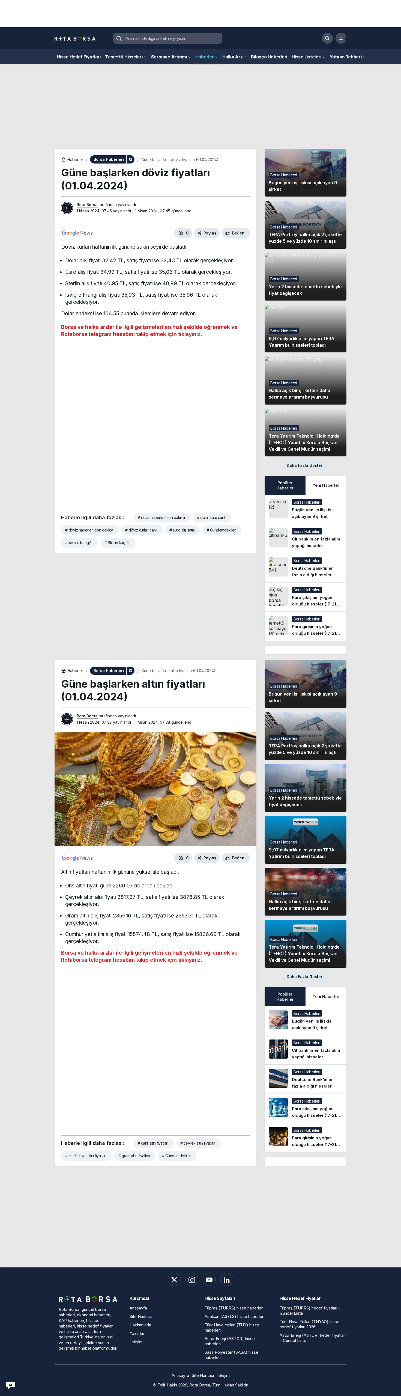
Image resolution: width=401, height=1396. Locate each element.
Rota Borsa (87, 204)
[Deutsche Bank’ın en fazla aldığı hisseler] (305, 567)
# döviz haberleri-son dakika (89, 530)
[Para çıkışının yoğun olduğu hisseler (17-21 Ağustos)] (305, 597)
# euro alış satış (181, 530)
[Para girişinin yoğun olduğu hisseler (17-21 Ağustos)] (305, 626)
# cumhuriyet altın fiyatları (85, 1155)
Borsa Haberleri (283, 175)
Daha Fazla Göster (304, 465)
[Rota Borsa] (75, 38)
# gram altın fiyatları (134, 1155)
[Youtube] (209, 1279)
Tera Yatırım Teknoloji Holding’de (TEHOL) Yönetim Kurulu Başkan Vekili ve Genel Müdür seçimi (304, 442)
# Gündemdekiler (221, 530)
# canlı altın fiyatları (153, 1143)
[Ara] (327, 38)
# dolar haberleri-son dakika (161, 517)
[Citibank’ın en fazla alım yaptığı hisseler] (305, 538)
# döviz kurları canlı (141, 530)
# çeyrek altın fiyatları (197, 1143)
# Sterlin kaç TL (117, 542)
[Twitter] (174, 1279)
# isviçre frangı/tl (78, 542)
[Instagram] (191, 1279)
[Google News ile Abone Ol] (77, 233)
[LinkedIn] (226, 1279)
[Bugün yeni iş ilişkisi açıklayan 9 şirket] (305, 509)
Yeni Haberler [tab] (326, 485)
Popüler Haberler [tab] (285, 485)
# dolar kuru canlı (211, 517)
